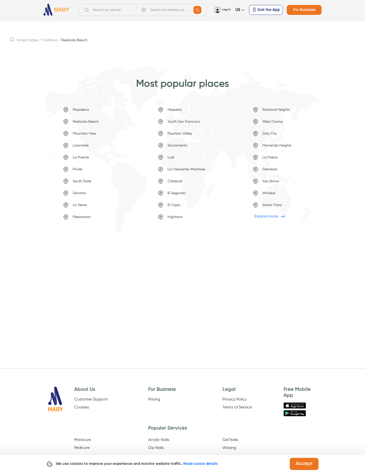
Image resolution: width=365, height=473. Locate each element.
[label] (12, 40)
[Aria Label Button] (197, 10)
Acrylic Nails (158, 440)
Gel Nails (230, 440)
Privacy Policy (234, 399)
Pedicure (82, 448)
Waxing (229, 448)
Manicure (82, 440)
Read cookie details (200, 464)
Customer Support (91, 399)
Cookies (81, 407)
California (49, 40)
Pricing (154, 399)
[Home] (56, 10)
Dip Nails (156, 448)
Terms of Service (237, 407)
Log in (226, 9)
